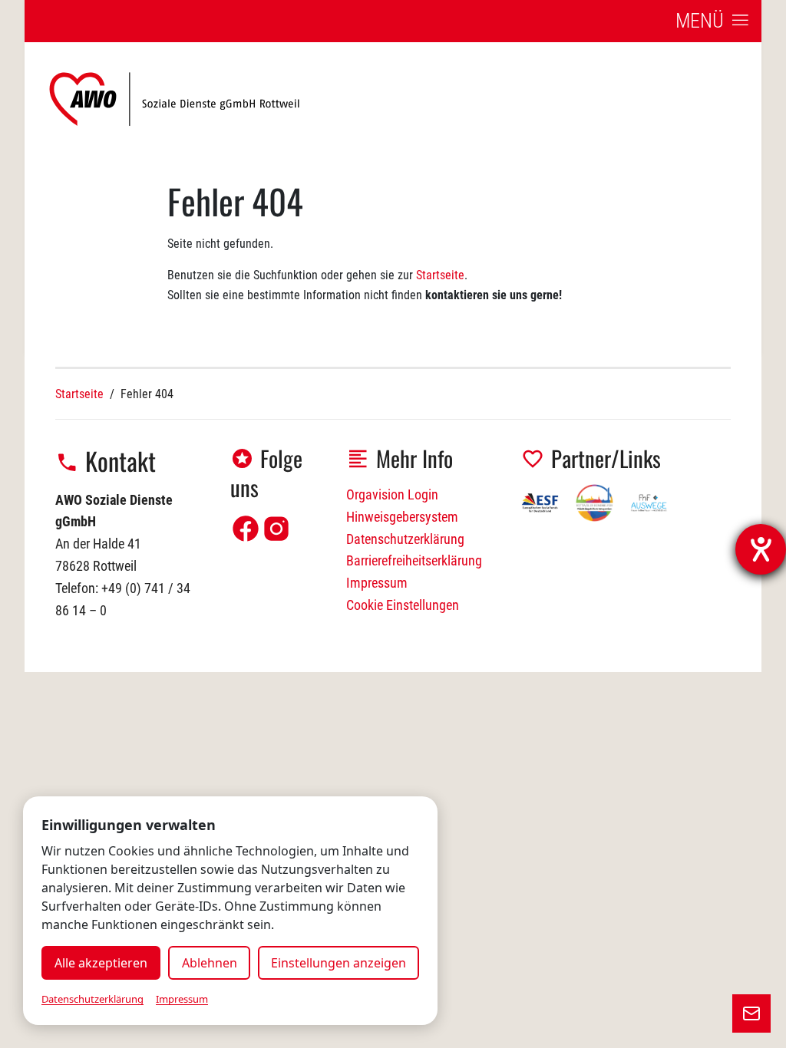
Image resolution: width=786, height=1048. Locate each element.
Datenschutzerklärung (405, 539)
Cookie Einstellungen (402, 605)
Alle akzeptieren (100, 962)
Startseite (440, 275)
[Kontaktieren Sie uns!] (751, 1013)
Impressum (377, 583)
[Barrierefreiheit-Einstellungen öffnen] (760, 549)
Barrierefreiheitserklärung (414, 560)
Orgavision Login (392, 494)
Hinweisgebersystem (402, 517)
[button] (712, 21)
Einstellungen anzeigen (338, 962)
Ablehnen (209, 962)
